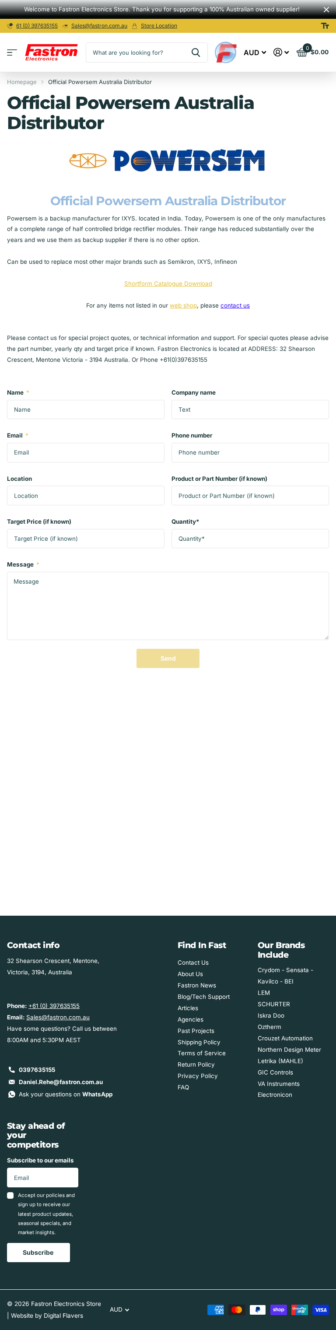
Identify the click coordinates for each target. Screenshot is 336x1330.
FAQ (183, 1087)
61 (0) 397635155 (37, 25)
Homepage (22, 81)
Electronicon (275, 1094)
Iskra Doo (271, 1015)
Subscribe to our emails (40, 1160)
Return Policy (196, 1064)
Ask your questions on (65, 1094)
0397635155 (37, 1069)
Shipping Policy (199, 1042)
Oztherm (269, 1026)
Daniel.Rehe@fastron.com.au (61, 1081)
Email (17, 435)
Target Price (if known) (39, 521)
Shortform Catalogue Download (168, 283)
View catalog (12, 52)
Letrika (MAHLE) (280, 1060)
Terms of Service (202, 1053)
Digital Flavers (63, 1315)
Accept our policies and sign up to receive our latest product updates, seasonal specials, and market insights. (46, 1214)
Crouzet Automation (285, 1038)
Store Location (159, 25)
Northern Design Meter (289, 1049)
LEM (264, 992)
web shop (183, 305)
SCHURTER (274, 1004)
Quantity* (186, 521)
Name (18, 392)
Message (23, 564)
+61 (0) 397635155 (54, 1005)
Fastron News (197, 985)
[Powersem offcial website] (168, 158)
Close (326, 9)
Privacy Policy (198, 1075)
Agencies (190, 1019)
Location (19, 478)
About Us (190, 973)
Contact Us (193, 962)
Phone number (192, 435)
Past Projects (196, 1030)
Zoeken (196, 52)
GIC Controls (275, 1072)
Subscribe (39, 1252)
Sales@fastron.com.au (99, 25)
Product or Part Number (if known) (219, 478)
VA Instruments (279, 1083)
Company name (194, 392)
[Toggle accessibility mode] (325, 26)
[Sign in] (281, 52)
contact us (235, 305)
